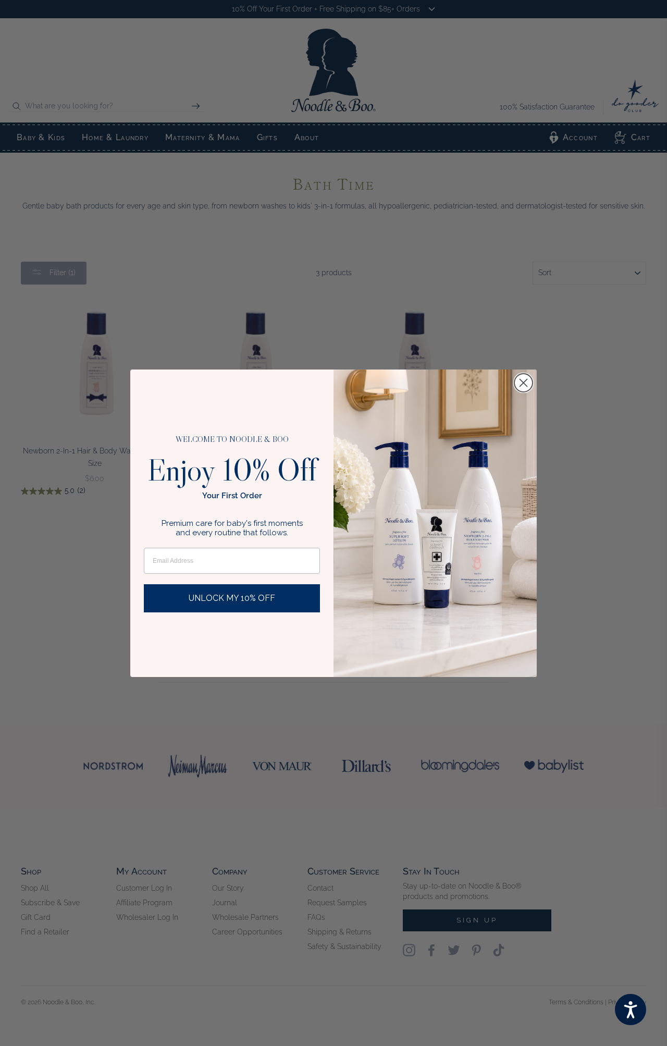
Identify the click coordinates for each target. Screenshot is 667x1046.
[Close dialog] (523, 383)
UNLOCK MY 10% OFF (232, 598)
